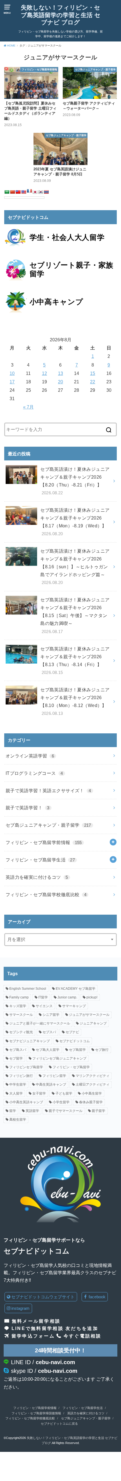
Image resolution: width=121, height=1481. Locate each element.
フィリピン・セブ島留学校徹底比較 (46, 894)
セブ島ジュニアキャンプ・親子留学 (48, 825)
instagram (20, 1308)
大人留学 (16, 1093)
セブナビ (72, 1032)
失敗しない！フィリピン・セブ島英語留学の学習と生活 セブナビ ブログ (60, 15)
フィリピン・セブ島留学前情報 (44, 842)
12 (44, 373)
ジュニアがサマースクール (89, 1015)
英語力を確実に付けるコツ (37, 877)
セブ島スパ (17, 1050)
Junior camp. (67, 997)
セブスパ (49, 1032)
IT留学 (43, 997)
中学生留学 (17, 1084)
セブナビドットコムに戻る (59, 1423)
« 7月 (28, 406)
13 (60, 373)
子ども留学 (63, 1093)
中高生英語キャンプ (51, 1084)
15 (92, 373)
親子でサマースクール (65, 1111)
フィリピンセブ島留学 (26, 1067)
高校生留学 (17, 1119)
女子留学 (39, 1093)
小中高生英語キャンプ (26, 1102)
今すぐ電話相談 (83, 1335)
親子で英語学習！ (28, 807)
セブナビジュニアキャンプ (29, 1041)
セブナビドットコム (74, 1041)
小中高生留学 (92, 1093)
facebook (97, 1296)
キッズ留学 (17, 1006)
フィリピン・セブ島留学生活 (40, 859)
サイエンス (44, 1006)
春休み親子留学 (91, 1102)
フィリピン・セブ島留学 (71, 1067)
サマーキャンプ (74, 1006)
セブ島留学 (77, 1050)
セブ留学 (16, 1058)
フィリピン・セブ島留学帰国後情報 (36, 1413)
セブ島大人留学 (47, 1050)
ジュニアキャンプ (93, 1023)
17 (12, 381)
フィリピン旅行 (21, 1076)
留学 (12, 1111)
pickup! (91, 997)
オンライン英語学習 (30, 755)
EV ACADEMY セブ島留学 (75, 989)
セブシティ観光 (21, 1032)
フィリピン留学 (54, 1076)
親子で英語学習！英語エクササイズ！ (48, 790)
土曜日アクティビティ (92, 1084)
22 (92, 381)
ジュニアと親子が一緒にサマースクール (39, 1023)
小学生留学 (61, 1102)
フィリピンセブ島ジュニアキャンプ (59, 1058)
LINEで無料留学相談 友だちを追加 (55, 1328)
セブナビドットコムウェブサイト (43, 1296)
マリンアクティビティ (92, 1076)
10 (12, 373)
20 (60, 381)
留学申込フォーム (33, 1335)
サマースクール (21, 1015)
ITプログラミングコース (34, 773)
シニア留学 (50, 1015)
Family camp (19, 997)
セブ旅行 (102, 1050)
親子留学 (98, 1111)
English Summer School (27, 989)
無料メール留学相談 (36, 1321)
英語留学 (32, 1111)
